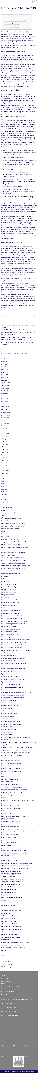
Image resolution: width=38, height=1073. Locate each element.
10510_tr (4, 455)
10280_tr (4, 441)
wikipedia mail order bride (9, 934)
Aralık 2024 (4, 372)
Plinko (3, 811)
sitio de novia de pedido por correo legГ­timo (14, 868)
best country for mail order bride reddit (13, 523)
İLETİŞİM (4, 994)
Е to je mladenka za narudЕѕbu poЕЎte (13, 947)
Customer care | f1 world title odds (15, 21)
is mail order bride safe (8, 661)
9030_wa (4, 492)
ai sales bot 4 (5, 510)
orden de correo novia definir (10, 784)
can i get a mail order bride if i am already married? (16, 542)
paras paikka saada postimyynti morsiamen (14, 789)
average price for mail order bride (11, 513)
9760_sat (4, 499)
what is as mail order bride (9, 924)
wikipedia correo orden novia (10, 932)
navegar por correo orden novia (11, 771)
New (2, 774)
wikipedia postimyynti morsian (10, 937)
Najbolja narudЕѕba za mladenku (11, 768)
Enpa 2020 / (7, 1071)
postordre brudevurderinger (10, 834)
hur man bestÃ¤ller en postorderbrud (12, 616)
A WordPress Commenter (19, 353)
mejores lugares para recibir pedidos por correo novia (17, 750)
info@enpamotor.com (13, 1015)
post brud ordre (6, 813)
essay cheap (5, 576)
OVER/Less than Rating (12, 24)
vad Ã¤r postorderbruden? (9, 905)
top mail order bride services (10, 887)
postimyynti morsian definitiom (10, 821)
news (3, 776)
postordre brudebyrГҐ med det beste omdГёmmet (17, 832)
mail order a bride (6, 708)
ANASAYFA (4, 978)
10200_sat (4, 439)
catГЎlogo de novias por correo (11, 544)
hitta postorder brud (7, 595)
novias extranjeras (7, 782)
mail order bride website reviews (11, 724)
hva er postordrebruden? (9, 631)
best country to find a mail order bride (13, 526)
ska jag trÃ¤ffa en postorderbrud (11, 874)
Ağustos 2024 (5, 383)
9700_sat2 (4, 497)
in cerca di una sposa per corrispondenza (13, 658)
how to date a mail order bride (10, 602)
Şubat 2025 (4, 367)
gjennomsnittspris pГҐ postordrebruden (13, 587)
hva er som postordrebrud (9, 634)
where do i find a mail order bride (11, 929)
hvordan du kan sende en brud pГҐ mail (13, 645)
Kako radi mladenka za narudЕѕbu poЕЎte (14, 663)
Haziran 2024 (5, 388)
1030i (3, 447)
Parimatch (4, 797)
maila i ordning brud (7, 734)
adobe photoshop (6, 507)
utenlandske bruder (7, 903)
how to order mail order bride (10, 613)
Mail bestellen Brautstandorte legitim (12, 697)
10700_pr (4, 465)
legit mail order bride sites (9, 674)
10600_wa (4, 460)
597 (2, 484)
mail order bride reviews (8, 716)
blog (2, 534)
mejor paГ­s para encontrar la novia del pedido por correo (18, 742)
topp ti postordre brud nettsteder (11, 897)
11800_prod (5, 473)
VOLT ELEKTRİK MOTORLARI (10, 986)
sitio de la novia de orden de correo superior (14, 866)
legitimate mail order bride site (10, 684)
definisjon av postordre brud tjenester (13, 563)
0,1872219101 (5, 412)
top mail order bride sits (8, 889)
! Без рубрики (5, 410)
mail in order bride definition (9, 705)
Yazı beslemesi (5, 961)
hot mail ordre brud (7, 597)
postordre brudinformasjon (9, 840)
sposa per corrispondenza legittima (12, 879)
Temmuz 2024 (5, 385)
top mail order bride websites (10, 892)
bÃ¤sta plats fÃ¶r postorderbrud (11, 518)
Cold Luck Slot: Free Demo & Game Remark (14, 330)
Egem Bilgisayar (16, 1071)
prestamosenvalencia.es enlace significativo (14, 848)
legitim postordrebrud (8, 682)
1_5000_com (5, 423)
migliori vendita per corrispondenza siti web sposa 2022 (18, 758)
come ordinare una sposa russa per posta (14, 550)
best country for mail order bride (11, 521)
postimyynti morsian (7, 819)
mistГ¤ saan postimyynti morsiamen (12, 763)
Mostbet (4, 766)
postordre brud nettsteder (9, 829)
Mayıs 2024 (4, 390)
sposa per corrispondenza (9, 876)
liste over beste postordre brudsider (12, 695)
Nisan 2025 (4, 361)
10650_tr (4, 462)
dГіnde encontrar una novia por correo (13, 568)
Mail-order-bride (6, 732)
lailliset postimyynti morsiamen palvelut (13, 668)
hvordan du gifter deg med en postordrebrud (15, 642)
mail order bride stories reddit (10, 721)
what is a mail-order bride (9, 921)
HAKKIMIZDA (5, 981)
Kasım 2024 (5, 375)
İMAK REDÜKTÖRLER (8, 989)
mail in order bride (6, 703)
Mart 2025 (4, 364)
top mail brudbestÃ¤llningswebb (11, 884)
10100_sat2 (5, 433)
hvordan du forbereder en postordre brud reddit (16, 639)
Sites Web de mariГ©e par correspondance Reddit (16, 863)
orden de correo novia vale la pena (11, 787)
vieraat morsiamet (7, 913)
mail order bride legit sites (9, 713)
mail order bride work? (8, 727)
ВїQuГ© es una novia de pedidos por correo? (15, 942)
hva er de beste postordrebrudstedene (13, 624)
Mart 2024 (4, 396)
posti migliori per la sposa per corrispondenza (15, 816)
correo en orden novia (8, 555)
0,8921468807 (5, 415)
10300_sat (4, 444)
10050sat (4, 431)
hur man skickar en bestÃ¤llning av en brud (14, 621)
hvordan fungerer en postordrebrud (12, 647)
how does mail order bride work (11, 600)
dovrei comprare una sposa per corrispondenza (15, 565)
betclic (3, 531)
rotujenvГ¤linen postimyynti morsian (12, 858)
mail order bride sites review (10, 719)
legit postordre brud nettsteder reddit (13, 679)
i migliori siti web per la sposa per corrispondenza (16, 650)
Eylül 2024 (4, 380)
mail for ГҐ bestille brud (8, 700)
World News (5, 940)
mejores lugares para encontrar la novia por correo (16, 747)
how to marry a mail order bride (11, 608)
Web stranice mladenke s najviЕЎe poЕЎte (14, 916)
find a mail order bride (8, 579)
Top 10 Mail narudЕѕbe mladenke (11, 881)
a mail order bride (6, 505)
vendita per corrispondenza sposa (11, 911)
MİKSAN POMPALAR (7, 991)
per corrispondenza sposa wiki (10, 808)
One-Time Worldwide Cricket (13, 27)
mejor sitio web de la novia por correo (13, 745)
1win (2, 476)
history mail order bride (8, 592)
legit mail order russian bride (10, 676)
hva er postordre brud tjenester (11, 629)
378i (2, 481)
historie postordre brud (8, 589)
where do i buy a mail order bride (11, 926)
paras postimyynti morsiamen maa (11, 792)
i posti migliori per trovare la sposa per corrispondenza (18, 653)
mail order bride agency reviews (11, 711)
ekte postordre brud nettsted (10, 573)
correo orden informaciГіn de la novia (12, 558)
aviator (3, 515)
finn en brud (5, 581)
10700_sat (4, 468)
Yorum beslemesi (6, 964)
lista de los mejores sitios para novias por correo (16, 692)
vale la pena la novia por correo (10, 908)
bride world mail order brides (10, 539)
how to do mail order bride (9, 605)
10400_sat (4, 449)
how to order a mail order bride (11, 610)
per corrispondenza (7, 803)
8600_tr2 (4, 489)
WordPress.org (6, 967)
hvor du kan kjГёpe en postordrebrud (12, 637)
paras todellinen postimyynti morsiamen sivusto (15, 795)
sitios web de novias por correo (11, 871)
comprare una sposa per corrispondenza (13, 552)
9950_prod (4, 502)
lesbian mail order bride (8, 690)
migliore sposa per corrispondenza (12, 755)
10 (2, 426)
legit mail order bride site (9, 671)
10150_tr (4, 436)
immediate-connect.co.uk (8, 655)
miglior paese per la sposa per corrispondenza (15, 753)
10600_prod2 (5, 457)
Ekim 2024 (4, 377)
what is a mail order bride (9, 918)
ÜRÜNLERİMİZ (5, 983)
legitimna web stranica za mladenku (12, 687)
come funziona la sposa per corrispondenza (14, 547)
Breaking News (6, 536)
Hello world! (5, 353)
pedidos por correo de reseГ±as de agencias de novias (18, 800)
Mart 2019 (4, 401)
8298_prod (4, 486)
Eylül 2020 (4, 398)
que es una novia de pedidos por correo (13, 850)
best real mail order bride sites (10, 528)
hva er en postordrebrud (8, 626)
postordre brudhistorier (8, 837)
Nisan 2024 (4, 393)
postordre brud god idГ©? (9, 824)
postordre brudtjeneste (8, 842)
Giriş (2, 959)
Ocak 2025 (4, 369)
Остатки (4, 950)
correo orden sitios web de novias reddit (13, 560)
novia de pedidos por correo (10, 779)
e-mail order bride (6, 571)
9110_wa (4, 494)
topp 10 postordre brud (8, 895)
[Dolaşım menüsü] (35, 1)
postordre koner (6, 845)
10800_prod (5, 470)
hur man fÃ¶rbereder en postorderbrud (13, 618)
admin (3, 11)
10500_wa (4, 452)
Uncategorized (5, 900)
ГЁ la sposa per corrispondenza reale (12, 945)
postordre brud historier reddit (10, 826)
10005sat (4, 428)
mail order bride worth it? (9, 729)
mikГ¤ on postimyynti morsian (10, 760)
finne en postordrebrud (8, 584)
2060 (3, 478)
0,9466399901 (5, 418)
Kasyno (3, 666)
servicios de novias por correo (10, 860)
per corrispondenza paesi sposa (11, 805)
